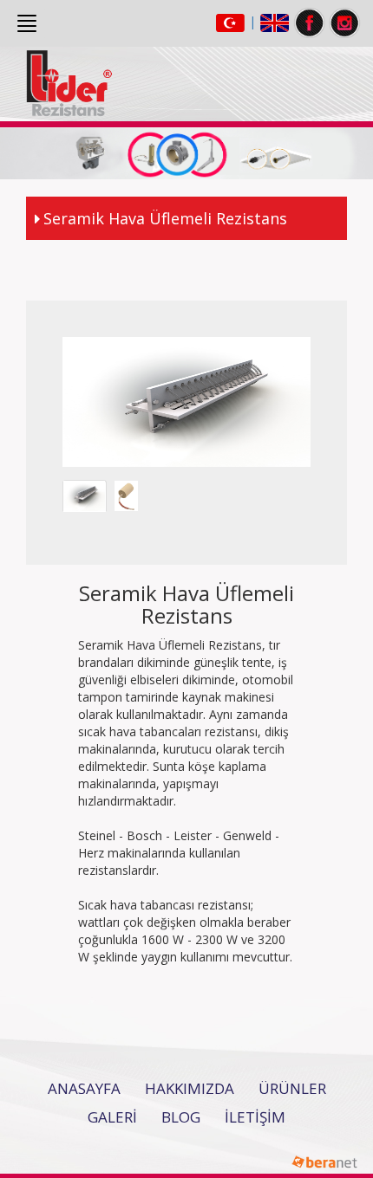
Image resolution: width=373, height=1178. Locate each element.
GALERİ (112, 1117)
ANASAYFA (84, 1088)
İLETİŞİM (255, 1117)
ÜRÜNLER (292, 1088)
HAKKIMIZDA (189, 1088)
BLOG (180, 1117)
